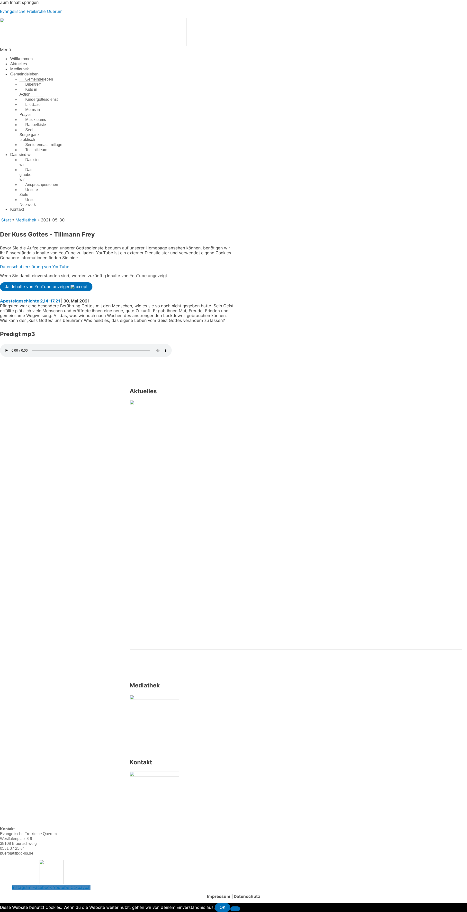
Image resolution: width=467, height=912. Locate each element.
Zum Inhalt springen (19, 2)
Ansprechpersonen (41, 184)
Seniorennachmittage (43, 145)
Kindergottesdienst (41, 99)
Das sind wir (21, 154)
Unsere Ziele (28, 192)
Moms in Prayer (29, 112)
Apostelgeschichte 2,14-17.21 (30, 301)
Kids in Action (28, 91)
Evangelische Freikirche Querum (31, 11)
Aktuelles (18, 64)
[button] (150, 49)
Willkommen (21, 58)
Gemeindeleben (24, 74)
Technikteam (36, 150)
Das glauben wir (26, 175)
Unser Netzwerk (27, 202)
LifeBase (33, 104)
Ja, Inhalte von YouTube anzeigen (38, 286)
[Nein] (235, 908)
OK (222, 907)
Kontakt (17, 209)
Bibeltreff (33, 84)
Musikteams (35, 120)
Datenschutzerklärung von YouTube (34, 266)
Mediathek (19, 69)
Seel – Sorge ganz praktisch (29, 135)
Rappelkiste (35, 125)
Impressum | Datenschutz (233, 896)
